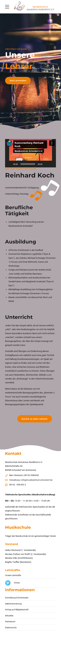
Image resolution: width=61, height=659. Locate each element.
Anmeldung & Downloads (16, 598)
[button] (30, 153)
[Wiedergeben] (9, 164)
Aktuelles (9, 616)
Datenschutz (11, 627)
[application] (30, 153)
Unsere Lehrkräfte (13, 575)
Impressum (10, 621)
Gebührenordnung (13, 604)
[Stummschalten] (46, 164)
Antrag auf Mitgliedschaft (16, 609)
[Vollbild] (51, 164)
